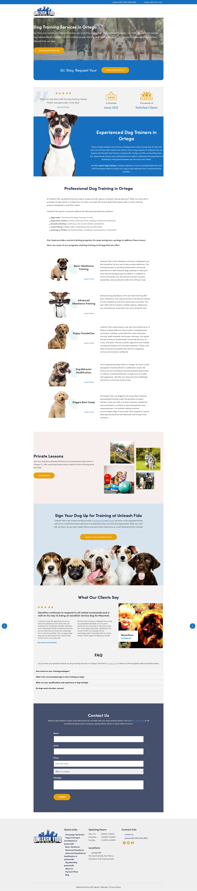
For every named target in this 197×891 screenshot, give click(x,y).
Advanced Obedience (74, 850)
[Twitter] (128, 842)
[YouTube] (132, 842)
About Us (140, 9)
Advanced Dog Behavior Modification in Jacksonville (75, 856)
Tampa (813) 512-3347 (153, 2)
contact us (112, 663)
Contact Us (155, 9)
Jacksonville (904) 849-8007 (124, 2)
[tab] (98, 671)
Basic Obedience (72, 847)
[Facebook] (124, 842)
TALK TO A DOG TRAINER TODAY (98, 537)
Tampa (111, 520)
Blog (67, 874)
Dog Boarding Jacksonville (70, 864)
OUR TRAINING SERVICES (49, 50)
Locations (129, 9)
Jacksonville (99, 520)
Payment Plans (71, 871)
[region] (98, 626)
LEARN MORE (44, 475)
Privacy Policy (115, 887)
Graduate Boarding (113, 9)
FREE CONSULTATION (115, 70)
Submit (62, 797)
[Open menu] (57, 13)
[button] (4, 626)
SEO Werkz (94, 887)
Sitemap (104, 887)
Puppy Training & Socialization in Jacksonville (72, 840)
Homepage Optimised (74, 834)
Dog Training (96, 9)
